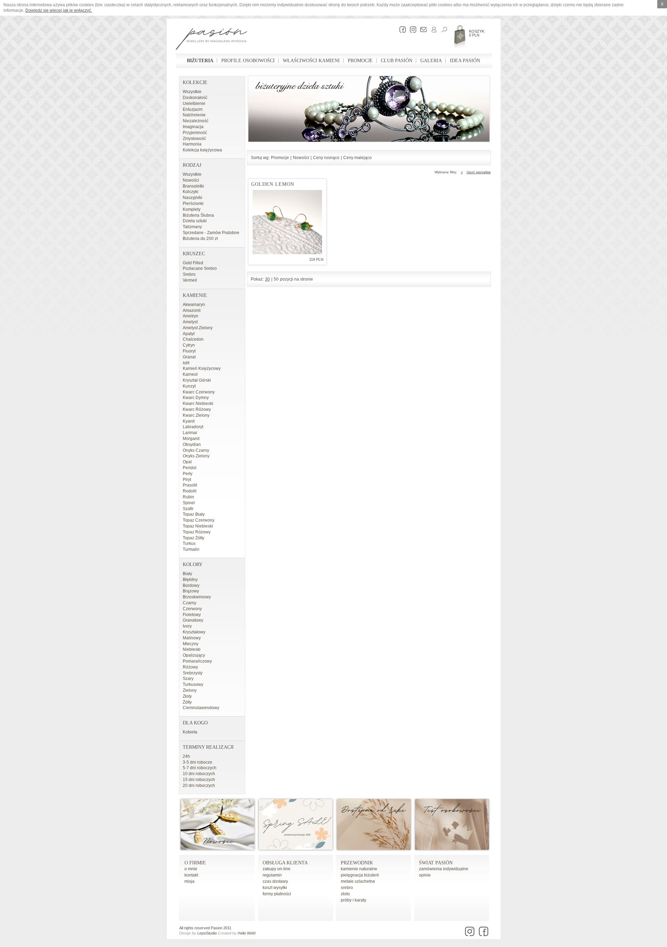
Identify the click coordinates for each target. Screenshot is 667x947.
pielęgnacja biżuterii (360, 875)
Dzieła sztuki (195, 220)
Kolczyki (190, 191)
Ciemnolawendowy (201, 707)
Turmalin (191, 549)
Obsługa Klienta (285, 862)
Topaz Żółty (193, 537)
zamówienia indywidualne (443, 868)
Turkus (189, 543)
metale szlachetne (358, 881)
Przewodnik (357, 862)
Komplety (191, 209)
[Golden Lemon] (287, 222)
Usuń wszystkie (479, 172)
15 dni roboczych (199, 779)
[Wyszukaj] (442, 29)
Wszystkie (192, 91)
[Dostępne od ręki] (374, 848)
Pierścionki (193, 203)
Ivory (187, 626)
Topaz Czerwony (198, 520)
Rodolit (189, 491)
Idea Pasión (465, 60)
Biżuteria (200, 60)
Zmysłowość (194, 138)
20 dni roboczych (199, 785)
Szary (188, 678)
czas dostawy (275, 881)
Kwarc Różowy (197, 409)
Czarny (189, 602)
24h (186, 756)
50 (276, 279)
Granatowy (193, 620)
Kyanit (189, 421)
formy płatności (277, 893)
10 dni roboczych (199, 773)
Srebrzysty (193, 673)
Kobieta (190, 732)
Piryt (187, 479)
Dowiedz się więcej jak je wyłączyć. (58, 10)
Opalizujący (194, 655)
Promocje (360, 60)
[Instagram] (411, 29)
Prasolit (190, 485)
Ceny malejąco (357, 157)
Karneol (190, 374)
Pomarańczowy (197, 661)
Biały (187, 573)
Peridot (189, 467)
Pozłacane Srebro (200, 268)
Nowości (191, 180)
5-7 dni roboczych (199, 767)
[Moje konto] (432, 29)
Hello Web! (247, 933)
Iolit (186, 362)
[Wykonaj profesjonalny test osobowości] (452, 848)
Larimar (190, 432)
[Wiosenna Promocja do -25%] (295, 848)
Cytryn (189, 345)
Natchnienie (194, 115)
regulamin (272, 875)
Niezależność (195, 120)
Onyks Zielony (196, 456)
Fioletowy (192, 614)
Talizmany (192, 226)
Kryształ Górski (197, 380)
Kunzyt (189, 386)
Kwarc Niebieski (198, 403)
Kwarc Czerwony (199, 392)
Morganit (191, 438)
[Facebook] (401, 29)
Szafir (188, 508)
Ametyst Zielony (198, 327)
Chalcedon (193, 339)
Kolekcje (195, 82)
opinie (425, 875)
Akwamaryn (194, 304)
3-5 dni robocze (197, 762)
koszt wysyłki (275, 887)
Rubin (188, 497)
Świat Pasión (436, 862)
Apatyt (189, 333)
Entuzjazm (193, 109)
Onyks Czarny (196, 450)
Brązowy (191, 591)
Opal (187, 461)
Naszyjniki (192, 197)
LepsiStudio (207, 933)
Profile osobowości (248, 60)
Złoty (187, 696)
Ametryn (190, 316)
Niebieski (191, 649)
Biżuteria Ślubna (198, 215)
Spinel (189, 502)
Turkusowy (193, 684)
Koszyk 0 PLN (476, 33)
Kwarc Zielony (196, 415)
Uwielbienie (194, 103)
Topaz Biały (194, 514)
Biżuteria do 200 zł (200, 238)
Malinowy (192, 638)
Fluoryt (189, 351)
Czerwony (192, 608)
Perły (187, 473)
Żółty (187, 702)
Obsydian (192, 444)
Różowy (190, 667)
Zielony (190, 690)
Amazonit (191, 310)
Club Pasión (396, 60)
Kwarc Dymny (196, 397)
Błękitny (190, 579)
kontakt (191, 875)
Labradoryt (193, 426)
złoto (345, 893)
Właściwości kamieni (311, 60)
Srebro (189, 274)
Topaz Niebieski (198, 526)
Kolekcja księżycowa (202, 150)
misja (189, 881)
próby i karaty (353, 900)
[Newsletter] (422, 29)
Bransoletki (193, 186)
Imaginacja (193, 126)
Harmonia (192, 144)
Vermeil (190, 280)
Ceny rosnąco (326, 157)
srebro (347, 887)
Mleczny (190, 643)
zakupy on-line (276, 868)
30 (267, 279)
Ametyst (190, 321)
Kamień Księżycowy (202, 368)
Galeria (431, 60)
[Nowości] (217, 848)
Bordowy (191, 585)
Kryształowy (194, 632)
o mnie (190, 868)
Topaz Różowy (197, 532)
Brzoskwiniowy (197, 597)
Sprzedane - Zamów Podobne (211, 232)
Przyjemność (195, 132)
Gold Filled (193, 262)
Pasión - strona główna (211, 40)
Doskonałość (195, 97)
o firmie (195, 862)
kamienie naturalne (359, 868)
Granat (189, 357)
